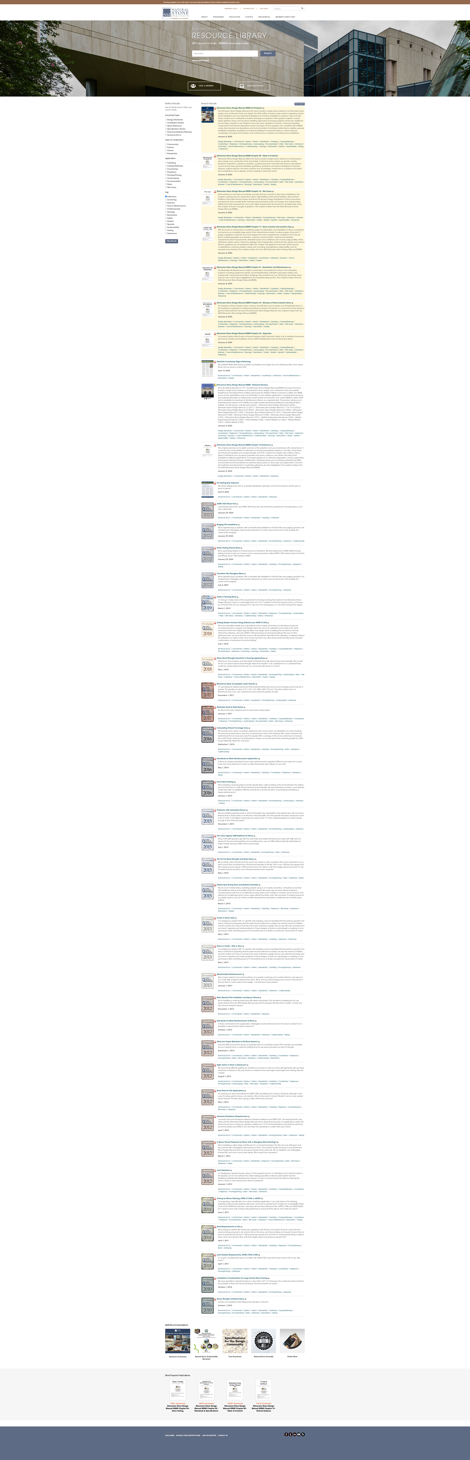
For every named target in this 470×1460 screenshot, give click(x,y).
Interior (255, 141)
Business (221, 184)
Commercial (238, 141)
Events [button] (249, 17)
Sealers (281, 146)
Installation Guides (175, 123)
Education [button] (234, 17)
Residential (264, 141)
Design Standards (225, 141)
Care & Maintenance (236, 146)
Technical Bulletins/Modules (179, 132)
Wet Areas (289, 144)
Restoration (272, 146)
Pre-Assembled (271, 144)
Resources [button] (264, 17)
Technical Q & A (224, 376)
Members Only (231, 8)
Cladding (274, 141)
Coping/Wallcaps (287, 141)
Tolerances (223, 149)
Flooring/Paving (245, 144)
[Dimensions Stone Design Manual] (177, 1341)
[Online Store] (292, 1341)
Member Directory (285, 17)
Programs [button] (218, 17)
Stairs (281, 144)
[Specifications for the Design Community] (235, 1341)
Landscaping (259, 144)
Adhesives (299, 144)
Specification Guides (176, 129)
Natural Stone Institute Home (188, 1435)
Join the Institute (209, 1435)
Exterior (248, 141)
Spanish (274, 220)
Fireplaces (233, 144)
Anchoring (222, 146)
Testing (301, 146)
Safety (266, 184)
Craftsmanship (252, 146)
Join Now (264, 8)
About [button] (204, 17)
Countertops (223, 144)
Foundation (248, 8)
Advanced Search (200, 61)
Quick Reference (174, 126)
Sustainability (291, 146)
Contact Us (223, 1435)
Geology (262, 146)
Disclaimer (169, 1435)
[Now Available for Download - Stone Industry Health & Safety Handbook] (263, 1341)
